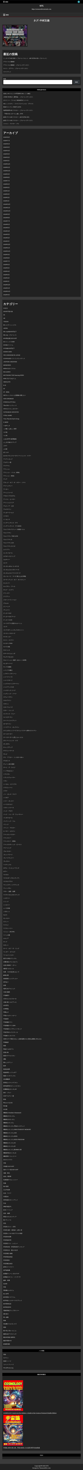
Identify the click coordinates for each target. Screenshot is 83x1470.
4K (4, 318)
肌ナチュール (7, 1220)
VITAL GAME (7, 415)
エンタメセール (8, 553)
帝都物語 (6, 1042)
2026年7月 (6, 140)
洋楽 (4, 1163)
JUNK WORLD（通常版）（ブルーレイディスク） (18, 97)
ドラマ (15, 32)
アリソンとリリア (8, 502)
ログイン (6, 1358)
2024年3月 (6, 234)
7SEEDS (6, 321)
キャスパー (6, 583)
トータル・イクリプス (9, 784)
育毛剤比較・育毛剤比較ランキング (13, 1247)
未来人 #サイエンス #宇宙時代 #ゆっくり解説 (16, 93)
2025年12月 (6, 164)
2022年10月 (6, 291)
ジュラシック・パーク (9, 694)
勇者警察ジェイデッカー (10, 978)
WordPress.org (8, 1368)
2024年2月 (6, 238)
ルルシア (6, 938)
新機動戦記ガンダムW (10, 1089)
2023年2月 (6, 278)
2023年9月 (6, 254)
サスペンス (6, 650)
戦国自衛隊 (6, 1069)
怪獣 (4, 1046)
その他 (5, 432)
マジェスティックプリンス (11, 885)
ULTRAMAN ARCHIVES (11, 412)
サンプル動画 (7, 667)
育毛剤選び (6, 1260)
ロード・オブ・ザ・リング (11, 948)
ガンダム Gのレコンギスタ (11, 566)
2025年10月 (6, 171)
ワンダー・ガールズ (9, 952)
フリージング (7, 848)
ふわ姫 (5, 449)
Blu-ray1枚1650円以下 (10, 331)
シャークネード (8, 680)
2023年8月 (6, 258)
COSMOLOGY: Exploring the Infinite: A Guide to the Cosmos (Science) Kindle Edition (29, 1413)
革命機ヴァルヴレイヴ (9, 1324)
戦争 (4, 1066)
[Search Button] (79, 2)
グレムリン (6, 610)
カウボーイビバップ (9, 556)
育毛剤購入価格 (8, 1253)
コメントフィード (8, 1364)
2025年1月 (6, 201)
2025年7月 (6, 181)
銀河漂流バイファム (9, 1297)
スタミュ (6, 704)
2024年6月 (6, 224)
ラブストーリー (8, 928)
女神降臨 (6, 1009)
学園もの (6, 1012)
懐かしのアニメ (8, 1062)
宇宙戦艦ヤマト (8, 1022)
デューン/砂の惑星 (8, 764)
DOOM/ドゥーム (8, 345)
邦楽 (4, 1287)
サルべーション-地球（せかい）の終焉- (15, 660)
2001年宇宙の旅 (8, 311)
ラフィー (6, 922)
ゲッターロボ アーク (9, 616)
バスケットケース (8, 807)
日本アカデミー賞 (8, 1096)
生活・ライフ (7, 1193)
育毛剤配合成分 (8, 1263)
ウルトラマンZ (7, 539)
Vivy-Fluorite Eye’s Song (11, 419)
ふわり (5, 445)
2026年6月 (6, 144)
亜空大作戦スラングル (9, 958)
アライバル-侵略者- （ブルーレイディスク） (16, 65)
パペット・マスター (9, 828)
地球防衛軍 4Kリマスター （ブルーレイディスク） (18, 110)
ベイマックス (7, 865)
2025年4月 (6, 191)
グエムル (6, 603)
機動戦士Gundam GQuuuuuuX (12, 1113)
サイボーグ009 (7, 643)
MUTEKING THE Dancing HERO (13, 375)
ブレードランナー (8, 858)
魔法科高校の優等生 (9, 1337)
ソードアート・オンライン (11, 727)
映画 (4, 1099)
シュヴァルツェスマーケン (11, 684)
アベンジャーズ (8, 492)
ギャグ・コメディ (8, 590)
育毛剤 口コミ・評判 (9, 1227)
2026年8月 (6, 137)
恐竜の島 (6, 1052)
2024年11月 (6, 208)
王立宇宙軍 (6, 1190)
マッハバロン (7, 888)
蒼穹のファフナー (8, 1267)
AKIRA (5, 328)
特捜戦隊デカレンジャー (10, 1180)
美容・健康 (6, 1213)
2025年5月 (6, 187)
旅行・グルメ (7, 1092)
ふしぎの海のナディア (9, 442)
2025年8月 (6, 177)
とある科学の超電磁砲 (9, 439)
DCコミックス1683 (9, 342)
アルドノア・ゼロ (8, 506)
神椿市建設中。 (8, 1206)
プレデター (6, 861)
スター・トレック (8, 710)
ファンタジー (7, 838)
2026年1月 (6, 160)
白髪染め (6, 1196)
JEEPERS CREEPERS (10, 362)
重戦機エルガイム (8, 1290)
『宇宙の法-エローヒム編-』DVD (13, 114)
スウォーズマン (8, 697)
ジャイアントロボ (8, 687)
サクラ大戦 (6, 647)
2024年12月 (6, 204)
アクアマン (6, 466)
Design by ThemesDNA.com (41, 1468)
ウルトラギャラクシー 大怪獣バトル (14, 529)
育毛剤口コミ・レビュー (10, 1243)
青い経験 (6, 1317)
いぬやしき (6, 425)
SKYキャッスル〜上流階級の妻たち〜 (14, 395)
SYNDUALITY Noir (9, 402)
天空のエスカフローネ (9, 999)
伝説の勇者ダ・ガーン (9, 965)
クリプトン (6, 596)
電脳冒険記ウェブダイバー (11, 1310)
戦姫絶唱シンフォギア (9, 1072)
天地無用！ (6, 995)
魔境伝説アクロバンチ (9, 1334)
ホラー (5, 871)
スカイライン (7, 700)
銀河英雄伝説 (7, 1304)
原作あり (6, 982)
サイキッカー (7, 637)
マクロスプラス (8, 881)
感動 (4, 1059)
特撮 (4, 1183)
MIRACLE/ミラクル (9, 368)
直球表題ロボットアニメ (10, 1200)
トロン (5, 781)
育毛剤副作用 (7, 1240)
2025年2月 (6, 197)
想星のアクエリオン (9, 1056)
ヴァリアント (7, 72)
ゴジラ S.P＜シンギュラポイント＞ (13, 630)
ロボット (21, 32)
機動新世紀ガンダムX (9, 1153)
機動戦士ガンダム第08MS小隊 (12, 1149)
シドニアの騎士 (8, 670)
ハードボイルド (8, 804)
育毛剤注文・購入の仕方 (10, 1250)
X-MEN (5, 422)
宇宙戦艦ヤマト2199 (9, 1025)
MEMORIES (7, 365)
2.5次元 (5, 308)
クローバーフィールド (9, 600)
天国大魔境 (6, 992)
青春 (4, 1320)
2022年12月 (6, 285)
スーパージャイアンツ (9, 720)
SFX (42, 5)
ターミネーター (8, 734)
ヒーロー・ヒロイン (9, 831)
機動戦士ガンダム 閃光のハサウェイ (14, 1126)
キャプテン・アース (9, 586)
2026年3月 (6, 154)
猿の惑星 (6, 1186)
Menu (6, 2)
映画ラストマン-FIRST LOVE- (12, 107)
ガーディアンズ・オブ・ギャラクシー (14, 580)
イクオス (6, 516)
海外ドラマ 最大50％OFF (10, 1170)
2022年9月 (6, 295)
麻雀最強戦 (6, 1344)
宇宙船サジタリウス (9, 1036)
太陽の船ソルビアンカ (9, 1002)
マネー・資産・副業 (9, 891)
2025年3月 (6, 194)
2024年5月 (6, 228)
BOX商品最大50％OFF (10, 338)
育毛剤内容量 (7, 1237)
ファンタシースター (9, 834)
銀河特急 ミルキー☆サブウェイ (12, 1300)
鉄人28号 (6, 1294)
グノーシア (6, 606)
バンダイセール (8, 818)
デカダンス (6, 761)
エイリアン (6, 549)
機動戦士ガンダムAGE (10, 1133)
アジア (5, 479)
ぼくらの (6, 452)
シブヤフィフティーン (9, 673)
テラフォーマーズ (8, 751)
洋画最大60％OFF (8, 1166)
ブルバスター (7, 851)
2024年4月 (6, 231)
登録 (4, 1354)
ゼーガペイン (7, 724)
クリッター (6, 593)
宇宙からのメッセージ (9, 1015)
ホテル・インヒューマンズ (11, 868)
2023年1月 (6, 281)
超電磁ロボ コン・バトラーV (11, 1277)
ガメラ (5, 563)
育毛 (4, 1223)
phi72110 (10, 42)
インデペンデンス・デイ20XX (12, 526)
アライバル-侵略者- (9, 62)
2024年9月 (6, 214)
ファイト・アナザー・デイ (11, 124)
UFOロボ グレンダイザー (10, 409)
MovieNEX (7, 372)
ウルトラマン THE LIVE (10, 536)
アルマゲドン (7, 509)
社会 (4, 1203)
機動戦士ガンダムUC (18, 34)
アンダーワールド (8, 513)
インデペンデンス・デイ (10, 523)
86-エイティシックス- (9, 325)
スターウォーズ (8, 707)
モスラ (5, 915)
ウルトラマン (7, 533)
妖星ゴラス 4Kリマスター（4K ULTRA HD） (16, 117)
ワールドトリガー (8, 955)
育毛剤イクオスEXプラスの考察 (12, 1233)
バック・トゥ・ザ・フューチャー (13, 814)
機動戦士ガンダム (8, 1123)
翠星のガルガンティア (9, 1217)
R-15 (4, 385)
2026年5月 (6, 147)
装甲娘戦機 (6, 1270)
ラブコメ (6, 925)
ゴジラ (5, 626)
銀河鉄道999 (7, 1307)
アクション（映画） (9, 476)
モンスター (6, 918)
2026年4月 (6, 150)
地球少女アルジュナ (9, 989)
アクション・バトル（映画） (11, 472)
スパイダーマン (8, 717)
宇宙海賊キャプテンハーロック (12, 1029)
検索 (4, 79)
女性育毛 (6, 1005)
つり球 (5, 435)
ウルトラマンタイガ (9, 546)
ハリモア (6, 797)
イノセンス (6, 519)
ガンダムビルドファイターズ (11, 573)
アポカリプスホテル (9, 496)
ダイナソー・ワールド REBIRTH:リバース (15, 100)
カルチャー (6, 559)
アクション (9, 32)
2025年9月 (6, 174)
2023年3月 (6, 275)
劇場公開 (8, 34)
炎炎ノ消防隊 (7, 1176)
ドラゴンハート (8, 787)
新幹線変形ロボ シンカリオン (12, 1086)
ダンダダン (6, 744)
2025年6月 (6, 184)
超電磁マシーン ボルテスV (11, 1273)
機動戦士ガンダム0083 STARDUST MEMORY (17, 1129)
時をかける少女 (8, 1103)
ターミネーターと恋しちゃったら (13, 737)
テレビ (5, 754)
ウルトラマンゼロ (8, 543)
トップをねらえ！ (8, 771)
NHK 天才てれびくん (9, 378)
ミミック (6, 901)
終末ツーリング (8, 1210)
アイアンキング (8, 459)
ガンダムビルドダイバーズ (11, 570)
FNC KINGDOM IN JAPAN (11, 355)
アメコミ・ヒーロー (9, 499)
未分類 (5, 1109)
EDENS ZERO (7, 352)
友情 (4, 985)
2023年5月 (6, 268)
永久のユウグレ (8, 1160)
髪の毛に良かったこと (9, 1331)
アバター (6, 489)
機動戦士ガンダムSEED (10, 1136)
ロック (5, 942)
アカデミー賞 (7, 462)
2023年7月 (6, 261)
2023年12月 (6, 244)
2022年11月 (6, 288)
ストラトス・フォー (9, 714)
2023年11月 (6, 248)
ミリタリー (6, 905)
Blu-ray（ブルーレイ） (13, 29)
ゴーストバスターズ (9, 633)
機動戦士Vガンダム (9, 1116)
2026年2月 (6, 157)
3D (4, 315)
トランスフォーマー (9, 777)
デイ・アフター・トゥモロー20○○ (13, 757)
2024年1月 (6, 241)
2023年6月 (6, 264)
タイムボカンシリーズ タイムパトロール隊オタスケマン (20, 730)
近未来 (5, 1284)
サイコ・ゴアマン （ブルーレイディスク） (16, 68)
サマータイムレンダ (9, 653)
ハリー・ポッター (8, 801)
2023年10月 (6, 251)
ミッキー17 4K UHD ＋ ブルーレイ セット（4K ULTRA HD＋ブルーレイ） (25, 58)
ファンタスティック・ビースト (12, 844)
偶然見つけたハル (8, 968)
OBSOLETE (6, 382)
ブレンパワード (8, 855)
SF (21, 29)
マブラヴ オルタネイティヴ (11, 895)
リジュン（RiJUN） (9, 932)
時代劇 (5, 1106)
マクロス (6, 875)
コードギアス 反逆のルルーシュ (12, 623)
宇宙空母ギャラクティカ (10, 1032)
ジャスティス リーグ (9, 690)
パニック (6, 824)
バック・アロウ (8, 811)
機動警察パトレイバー (9, 1156)
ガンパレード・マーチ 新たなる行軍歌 (14, 576)
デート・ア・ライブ (9, 767)
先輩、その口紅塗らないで (11, 972)
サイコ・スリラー (8, 640)
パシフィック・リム (9, 821)
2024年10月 (6, 211)
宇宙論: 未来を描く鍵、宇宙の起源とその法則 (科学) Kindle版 (21, 1448)
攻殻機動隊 (6, 1079)
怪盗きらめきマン (8, 1049)
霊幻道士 (6, 1314)
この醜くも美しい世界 (9, 429)
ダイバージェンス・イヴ (10, 740)
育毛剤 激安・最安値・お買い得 (12, 1230)
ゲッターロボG (7, 620)
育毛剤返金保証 (8, 1257)
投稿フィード (7, 1361)
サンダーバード (8, 663)
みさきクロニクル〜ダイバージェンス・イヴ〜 (17, 456)
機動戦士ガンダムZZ (9, 1146)
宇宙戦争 (6, 1019)
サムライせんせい (8, 657)
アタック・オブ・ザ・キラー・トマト (14, 482)
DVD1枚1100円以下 (9, 348)
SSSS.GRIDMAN (8, 399)
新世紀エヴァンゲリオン (10, 1082)
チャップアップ (8, 747)
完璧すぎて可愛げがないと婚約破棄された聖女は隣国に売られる (22, 1039)
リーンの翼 (6, 935)
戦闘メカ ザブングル (9, 1076)
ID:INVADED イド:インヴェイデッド (14, 358)
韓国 (4, 1327)
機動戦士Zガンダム (9, 1119)
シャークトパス (8, 677)
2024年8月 (6, 218)
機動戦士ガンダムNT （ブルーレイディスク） (15, 38)
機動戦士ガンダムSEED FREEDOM (13, 1139)
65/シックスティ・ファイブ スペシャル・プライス (18, 104)
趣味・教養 (6, 1280)
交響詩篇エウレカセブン (10, 962)
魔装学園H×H (7, 1341)
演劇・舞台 (6, 1173)
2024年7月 (6, 221)
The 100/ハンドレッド (10, 405)
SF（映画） (6, 392)
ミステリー (6, 898)
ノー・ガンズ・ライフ (9, 794)
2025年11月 (6, 167)
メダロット (6, 911)
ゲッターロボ (7, 613)
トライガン (6, 774)
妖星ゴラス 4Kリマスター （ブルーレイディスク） (18, 120)
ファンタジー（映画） (9, 841)
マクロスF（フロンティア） (11, 878)
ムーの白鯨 (6, 908)
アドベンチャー (8, 486)
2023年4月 (6, 271)
